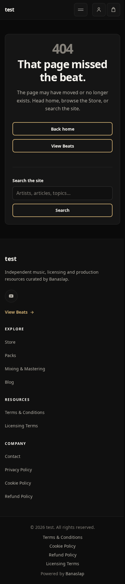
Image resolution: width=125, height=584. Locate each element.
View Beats (62, 146)
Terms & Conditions (25, 412)
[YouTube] (11, 296)
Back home (62, 129)
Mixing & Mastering (25, 369)
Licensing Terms (21, 426)
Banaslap (75, 573)
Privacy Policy (18, 469)
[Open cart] (113, 9)
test (9, 10)
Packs (10, 355)
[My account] (99, 9)
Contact (12, 456)
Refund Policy (18, 496)
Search (62, 210)
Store (10, 342)
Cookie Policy (18, 483)
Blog (9, 382)
